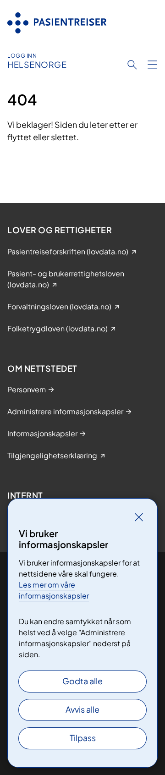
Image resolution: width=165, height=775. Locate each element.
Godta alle (82, 681)
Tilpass (83, 737)
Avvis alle (82, 709)
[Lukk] (139, 517)
